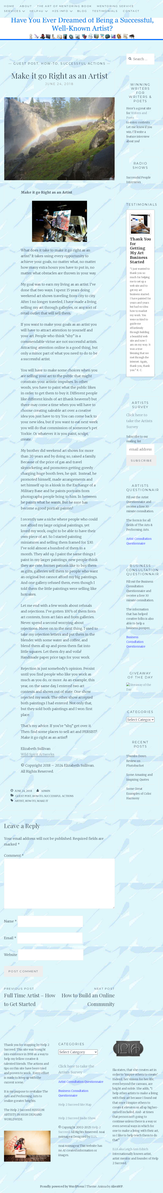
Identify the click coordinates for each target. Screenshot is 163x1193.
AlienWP (117, 1186)
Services (12, 11)
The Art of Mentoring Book (64, 6)
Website (10, 955)
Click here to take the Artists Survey (139, 427)
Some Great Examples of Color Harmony (138, 799)
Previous (145, 378)
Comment (14, 855)
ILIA (94, 1137)
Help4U (37, 11)
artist (19, 801)
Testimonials (105, 11)
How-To (49, 64)
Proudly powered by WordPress (62, 1186)
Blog (82, 11)
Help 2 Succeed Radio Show (76, 1118)
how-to (30, 801)
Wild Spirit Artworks (37, 754)
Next (149, 378)
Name (10, 921)
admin (45, 791)
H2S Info (60, 11)
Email (10, 938)
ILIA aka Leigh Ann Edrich (130, 1149)
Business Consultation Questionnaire (135, 648)
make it (42, 801)
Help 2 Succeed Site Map (74, 1104)
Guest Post (25, 64)
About (26, 6)
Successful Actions (82, 64)
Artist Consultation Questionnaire (80, 1082)
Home (9, 6)
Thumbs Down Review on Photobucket (136, 766)
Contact (131, 11)
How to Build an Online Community (88, 997)
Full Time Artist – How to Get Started (29, 997)
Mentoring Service (115, 6)
